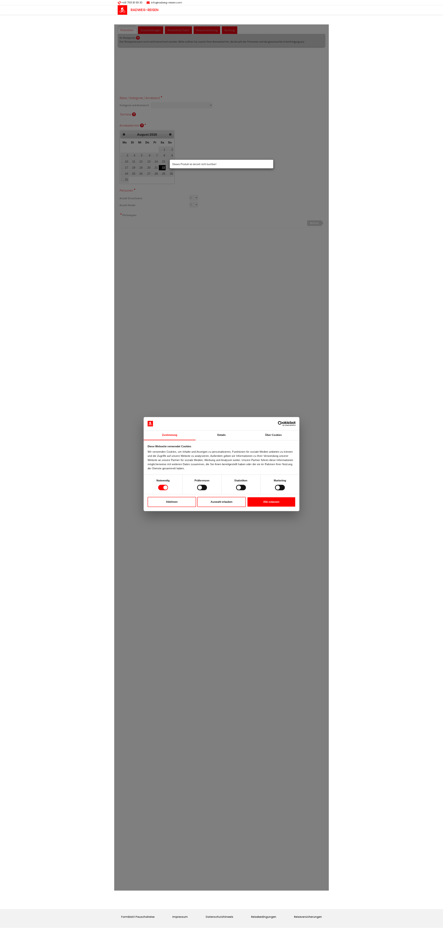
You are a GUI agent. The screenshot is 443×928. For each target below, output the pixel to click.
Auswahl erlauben (221, 501)
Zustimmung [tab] (169, 435)
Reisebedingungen (263, 917)
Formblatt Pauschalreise (138, 917)
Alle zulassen (271, 501)
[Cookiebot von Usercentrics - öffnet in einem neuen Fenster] (280, 423)
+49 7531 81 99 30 (131, 2)
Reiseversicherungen (308, 917)
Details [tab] (221, 435)
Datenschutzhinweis (219, 917)
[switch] (202, 487)
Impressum (180, 917)
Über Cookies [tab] (273, 435)
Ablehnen (172, 501)
